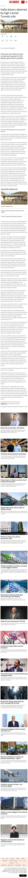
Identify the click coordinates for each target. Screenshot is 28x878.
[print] (3, 41)
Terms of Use (10, 865)
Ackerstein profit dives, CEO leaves (12, 428)
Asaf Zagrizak (11, 48)
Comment (12, 858)
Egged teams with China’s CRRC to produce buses (12, 508)
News (4, 5)
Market (22, 858)
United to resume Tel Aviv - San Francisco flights (11, 785)
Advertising (3, 865)
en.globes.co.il (4, 403)
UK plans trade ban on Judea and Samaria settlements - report (12, 757)
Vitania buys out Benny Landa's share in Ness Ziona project (14, 481)
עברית (17, 862)
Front (1, 5)
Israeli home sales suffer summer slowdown (12, 647)
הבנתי (23, 875)
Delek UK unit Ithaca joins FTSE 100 (13, 621)
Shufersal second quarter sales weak (13, 454)
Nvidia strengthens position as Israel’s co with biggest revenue (14, 567)
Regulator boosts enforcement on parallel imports (12, 840)
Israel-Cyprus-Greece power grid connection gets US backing (12, 595)
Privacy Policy (18, 865)
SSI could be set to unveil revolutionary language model (14, 674)
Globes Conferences (13, 860)
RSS (20, 860)
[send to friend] (7, 41)
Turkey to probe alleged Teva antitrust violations (14, 813)
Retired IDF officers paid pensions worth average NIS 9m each (12, 702)
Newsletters (5, 860)
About (24, 865)
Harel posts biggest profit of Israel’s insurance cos (13, 730)
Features (18, 858)
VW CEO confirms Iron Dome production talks (10, 537)
